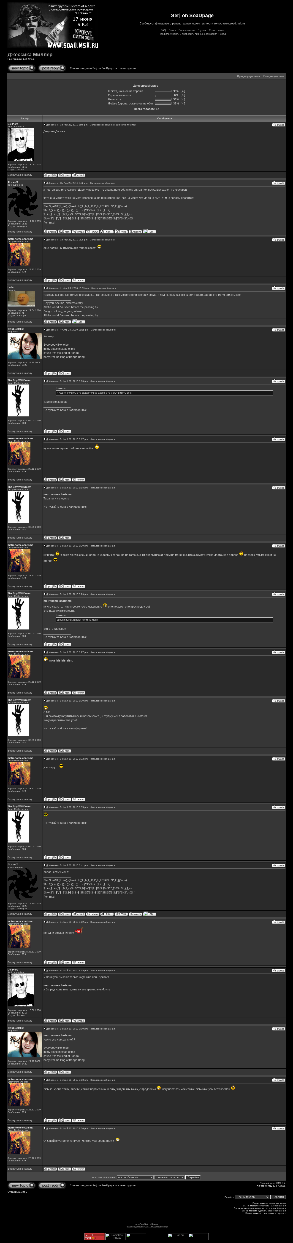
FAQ (163, 30)
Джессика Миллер (30, 54)
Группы (202, 30)
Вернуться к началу (20, 174)
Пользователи (187, 30)
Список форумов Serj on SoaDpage (92, 68)
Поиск (172, 30)
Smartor (154, 1224)
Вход (223, 33)
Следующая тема (273, 76)
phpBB (139, 1226)
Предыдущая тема (248, 76)
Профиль (164, 33)
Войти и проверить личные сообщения (194, 33)
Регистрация (216, 30)
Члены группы (127, 68)
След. (31, 59)
